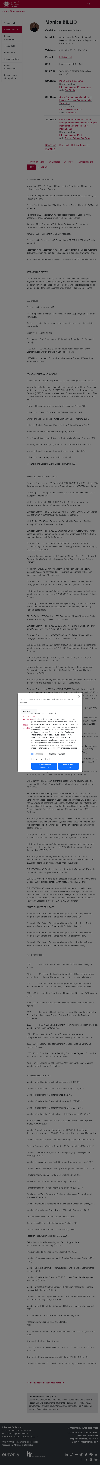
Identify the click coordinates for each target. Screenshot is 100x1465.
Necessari (39, 754)
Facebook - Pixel (42, 759)
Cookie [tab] (26, 711)
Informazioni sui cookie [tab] (29, 718)
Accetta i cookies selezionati (44, 766)
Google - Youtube (57, 754)
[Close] (79, 696)
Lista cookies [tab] (26, 726)
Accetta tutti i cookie (68, 766)
